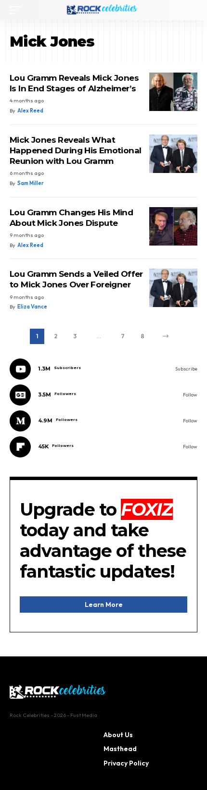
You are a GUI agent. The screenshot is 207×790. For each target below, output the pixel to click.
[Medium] (103, 421)
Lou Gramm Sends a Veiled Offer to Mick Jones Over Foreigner (76, 279)
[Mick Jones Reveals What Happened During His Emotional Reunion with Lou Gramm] (173, 154)
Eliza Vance (32, 306)
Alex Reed (30, 110)
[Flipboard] (103, 446)
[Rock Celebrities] (103, 10)
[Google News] (103, 395)
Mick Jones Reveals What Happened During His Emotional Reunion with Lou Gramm (75, 150)
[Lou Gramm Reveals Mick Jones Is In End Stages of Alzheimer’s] (173, 92)
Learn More (104, 604)
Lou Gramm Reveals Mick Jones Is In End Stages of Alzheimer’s (74, 83)
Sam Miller (30, 183)
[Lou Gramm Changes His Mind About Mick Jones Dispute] (173, 226)
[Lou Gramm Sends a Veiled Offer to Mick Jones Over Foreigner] (173, 288)
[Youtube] (103, 369)
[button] (18, 10)
